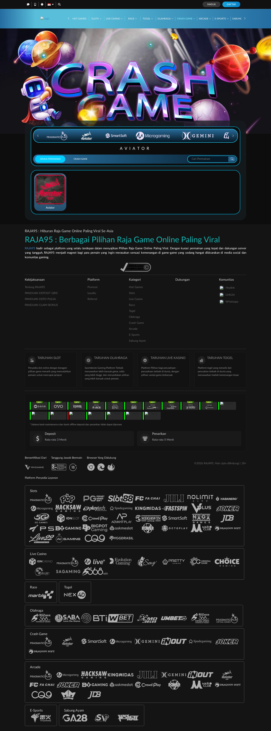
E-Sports (221, 18)
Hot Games (79, 18)
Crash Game (185, 18)
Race (131, 18)
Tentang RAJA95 (35, 287)
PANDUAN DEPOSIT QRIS (41, 293)
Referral (92, 299)
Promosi (92, 287)
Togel (147, 18)
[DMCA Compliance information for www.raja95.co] (135, 267)
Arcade (204, 18)
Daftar (231, 4)
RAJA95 (30, 248)
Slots (95, 18)
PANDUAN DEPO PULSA (40, 299)
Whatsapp (232, 301)
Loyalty (91, 293)
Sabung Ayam (137, 340)
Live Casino (113, 18)
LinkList (230, 294)
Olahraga (164, 18)
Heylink (230, 287)
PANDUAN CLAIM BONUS (41, 305)
